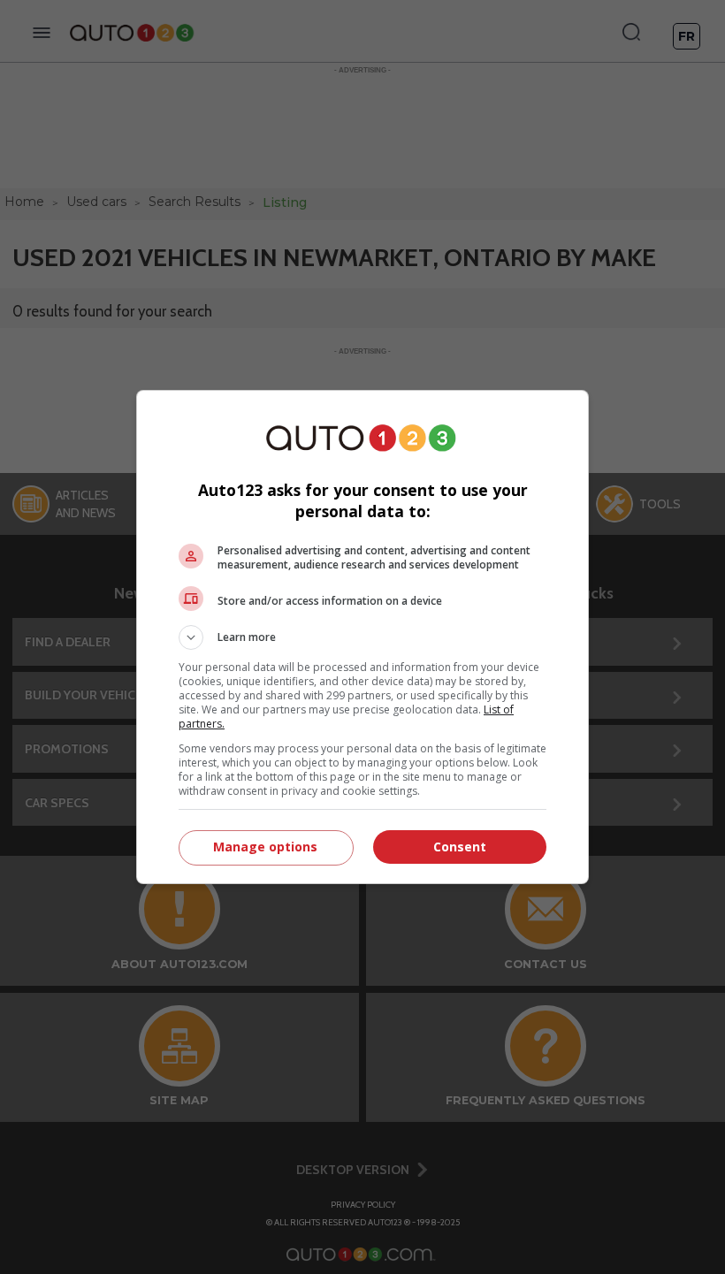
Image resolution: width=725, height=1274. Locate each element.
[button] (362, 637)
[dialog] (362, 637)
